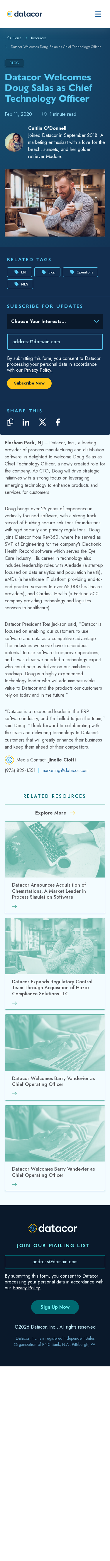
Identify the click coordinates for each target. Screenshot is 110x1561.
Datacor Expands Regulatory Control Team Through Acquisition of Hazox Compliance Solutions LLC (52, 988)
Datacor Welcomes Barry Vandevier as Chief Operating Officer (53, 1082)
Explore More (51, 813)
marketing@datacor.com (65, 770)
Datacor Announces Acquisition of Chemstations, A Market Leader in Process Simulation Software (49, 891)
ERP (24, 272)
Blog (51, 272)
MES (24, 284)
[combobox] (50, 322)
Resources (38, 38)
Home (16, 38)
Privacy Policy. (38, 370)
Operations (85, 272)
